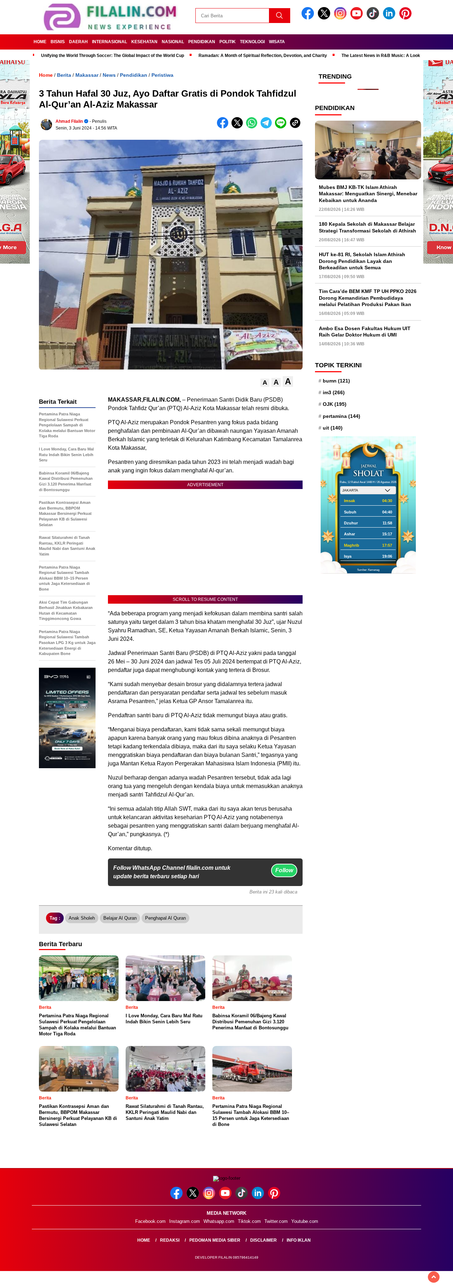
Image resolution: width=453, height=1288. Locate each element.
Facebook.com (150, 1221)
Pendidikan (201, 41)
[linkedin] (390, 18)
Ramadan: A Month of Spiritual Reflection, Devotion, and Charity (263, 55)
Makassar (86, 75)
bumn (336, 381)
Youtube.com (304, 1221)
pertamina (341, 416)
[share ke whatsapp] (253, 127)
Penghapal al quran (165, 918)
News (109, 75)
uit (333, 428)
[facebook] (309, 18)
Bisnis (58, 41)
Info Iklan (299, 1240)
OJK (334, 404)
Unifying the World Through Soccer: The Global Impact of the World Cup (112, 55)
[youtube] (357, 18)
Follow (284, 870)
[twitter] (325, 18)
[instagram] (341, 18)
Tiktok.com (249, 1221)
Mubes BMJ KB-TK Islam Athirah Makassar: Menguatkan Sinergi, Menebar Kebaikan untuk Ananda (368, 193)
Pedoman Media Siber (214, 1240)
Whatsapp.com (218, 1221)
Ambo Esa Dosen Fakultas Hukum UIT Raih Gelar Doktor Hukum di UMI (365, 332)
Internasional (109, 41)
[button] (264, 383)
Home (40, 41)
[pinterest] (406, 18)
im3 (334, 392)
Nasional (173, 41)
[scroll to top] (433, 1277)
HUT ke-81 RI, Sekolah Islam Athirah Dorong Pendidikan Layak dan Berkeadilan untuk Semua (362, 261)
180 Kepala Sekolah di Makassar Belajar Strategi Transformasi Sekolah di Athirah (367, 228)
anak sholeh (82, 918)
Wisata (277, 41)
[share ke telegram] (267, 127)
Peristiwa (162, 75)
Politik (227, 41)
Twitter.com (276, 1221)
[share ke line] (282, 127)
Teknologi (252, 41)
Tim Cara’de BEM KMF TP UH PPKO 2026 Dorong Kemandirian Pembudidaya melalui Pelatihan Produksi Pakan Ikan (368, 298)
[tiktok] (374, 18)
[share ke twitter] (238, 127)
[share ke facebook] (224, 127)
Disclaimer (263, 1240)
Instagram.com (184, 1221)
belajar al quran (120, 918)
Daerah (78, 41)
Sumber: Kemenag (368, 569)
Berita (64, 75)
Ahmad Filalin (69, 121)
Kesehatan (144, 41)
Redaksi (169, 1240)
